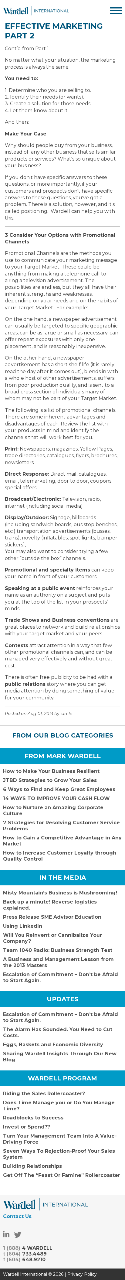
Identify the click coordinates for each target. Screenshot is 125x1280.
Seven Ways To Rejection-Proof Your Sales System (59, 1154)
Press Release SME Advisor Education (52, 917)
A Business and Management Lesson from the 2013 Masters (58, 962)
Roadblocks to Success (33, 1118)
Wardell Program (62, 1078)
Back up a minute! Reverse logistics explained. (50, 905)
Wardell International (36, 10)
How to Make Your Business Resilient (51, 771)
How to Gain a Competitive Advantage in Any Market (62, 841)
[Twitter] (17, 1234)
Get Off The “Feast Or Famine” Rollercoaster (61, 1175)
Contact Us (17, 1216)
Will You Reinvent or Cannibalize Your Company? (52, 938)
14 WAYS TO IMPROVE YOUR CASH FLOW (56, 798)
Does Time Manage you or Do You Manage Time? (59, 1106)
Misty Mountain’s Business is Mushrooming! (60, 893)
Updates (62, 999)
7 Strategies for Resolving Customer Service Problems (61, 826)
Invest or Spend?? (26, 1127)
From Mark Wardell (63, 756)
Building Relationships (32, 1166)
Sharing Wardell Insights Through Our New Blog (60, 1057)
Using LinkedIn (22, 926)
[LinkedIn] (6, 1234)
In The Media (62, 877)
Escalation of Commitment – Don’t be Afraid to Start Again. (60, 977)
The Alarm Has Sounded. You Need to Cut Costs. (57, 1032)
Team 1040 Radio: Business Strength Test (57, 950)
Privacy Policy (82, 1274)
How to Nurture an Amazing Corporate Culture (53, 810)
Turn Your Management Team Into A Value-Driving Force (60, 1139)
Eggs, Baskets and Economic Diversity (53, 1044)
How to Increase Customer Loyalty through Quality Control (59, 856)
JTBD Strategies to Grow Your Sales (50, 780)
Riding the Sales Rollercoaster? (44, 1093)
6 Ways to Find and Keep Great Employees (59, 789)
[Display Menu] (116, 10)
